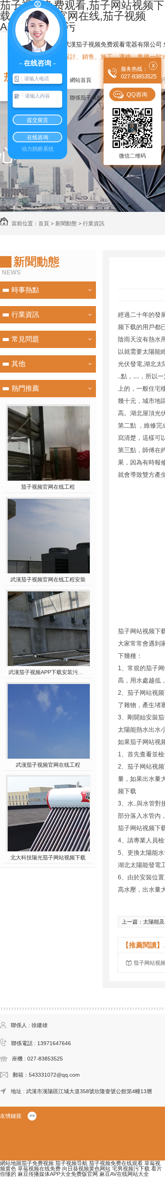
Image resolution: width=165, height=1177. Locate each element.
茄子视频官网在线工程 (48, 487)
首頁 (43, 223)
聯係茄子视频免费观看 (97, 98)
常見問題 (25, 339)
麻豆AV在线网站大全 (124, 1174)
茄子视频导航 (71, 1163)
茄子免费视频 (37, 1163)
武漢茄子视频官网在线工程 (48, 765)
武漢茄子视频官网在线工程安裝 (48, 579)
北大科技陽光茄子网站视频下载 (48, 857)
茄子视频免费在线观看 (116, 1163)
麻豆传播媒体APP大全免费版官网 (58, 1174)
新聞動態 (66, 223)
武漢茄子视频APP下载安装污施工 (48, 672)
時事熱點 (25, 290)
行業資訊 (93, 223)
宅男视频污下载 (131, 1168)
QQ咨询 (137, 94)
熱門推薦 (25, 388)
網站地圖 (10, 1163)
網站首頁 (80, 80)
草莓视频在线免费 (39, 1168)
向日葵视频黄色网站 (86, 1168)
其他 (18, 364)
